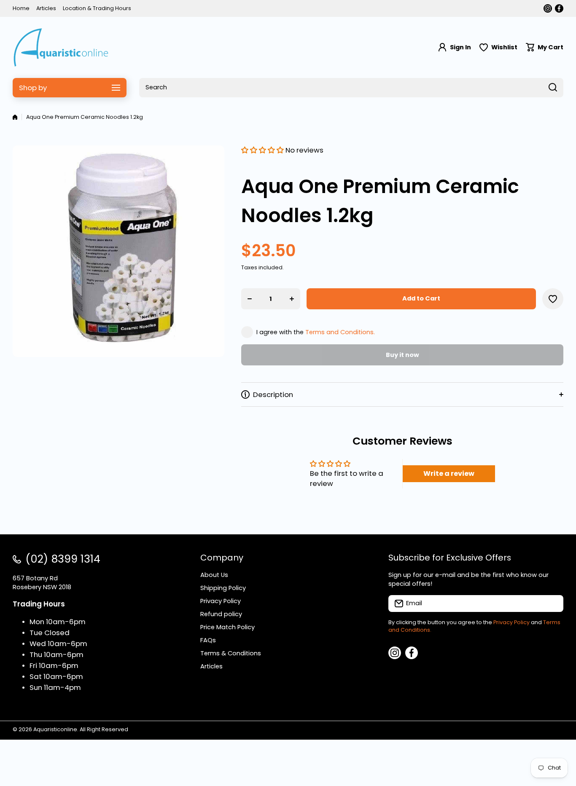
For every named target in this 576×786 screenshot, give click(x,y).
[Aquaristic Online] (61, 47)
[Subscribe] (552, 603)
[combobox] (351, 87)
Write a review (448, 473)
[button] (544, 47)
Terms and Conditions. (340, 332)
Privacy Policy (511, 622)
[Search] (552, 87)
